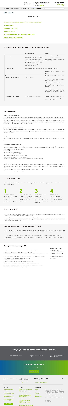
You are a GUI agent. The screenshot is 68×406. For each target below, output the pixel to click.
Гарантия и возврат (38, 396)
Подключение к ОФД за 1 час (24, 402)
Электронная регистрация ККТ (13, 37)
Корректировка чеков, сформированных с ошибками (24, 391)
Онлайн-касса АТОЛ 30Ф (8, 399)
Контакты (39, 8)
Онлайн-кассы (17, 8)
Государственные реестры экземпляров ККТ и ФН (19, 34)
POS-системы (6, 392)
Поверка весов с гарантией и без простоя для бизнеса (25, 393)
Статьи (36, 390)
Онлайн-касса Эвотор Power (9, 393)
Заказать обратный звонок (60, 5)
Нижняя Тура (41, 5)
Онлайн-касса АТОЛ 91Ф (8, 400)
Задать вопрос (34, 371)
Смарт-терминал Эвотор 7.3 (9, 397)
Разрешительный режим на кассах (25, 389)
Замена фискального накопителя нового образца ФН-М (25, 396)
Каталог (11, 8)
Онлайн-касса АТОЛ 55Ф (8, 396)
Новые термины (9, 25)
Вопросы (36, 389)
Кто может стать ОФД (10, 28)
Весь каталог (8, 403)
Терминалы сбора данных (8, 389)
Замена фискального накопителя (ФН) (26, 405)
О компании (6, 8)
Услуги (28, 8)
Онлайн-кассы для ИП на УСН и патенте (26, 404)
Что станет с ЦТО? (9, 31)
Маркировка (23, 8)
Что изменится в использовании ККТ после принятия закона (22, 22)
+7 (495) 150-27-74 (59, 3)
